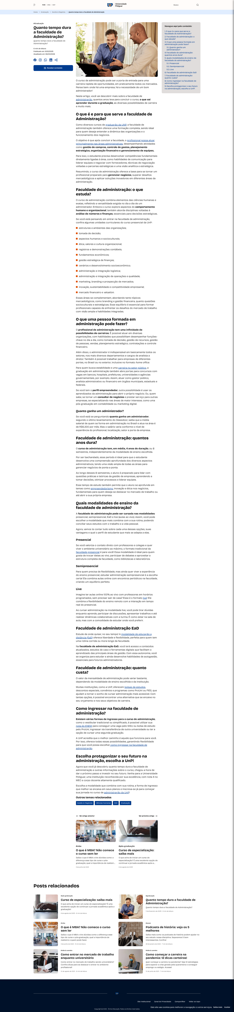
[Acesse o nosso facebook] (34, 1002)
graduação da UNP (116, 124)
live (145, 597)
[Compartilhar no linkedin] (50, 60)
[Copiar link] (56, 60)
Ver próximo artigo (146, 816)
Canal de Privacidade (162, 1002)
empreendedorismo (102, 488)
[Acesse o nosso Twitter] (52, 1002)
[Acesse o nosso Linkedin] (46, 1002)
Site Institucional (144, 1002)
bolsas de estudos (135, 687)
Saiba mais (217, 1007)
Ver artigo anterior (87, 816)
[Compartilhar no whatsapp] (45, 60)
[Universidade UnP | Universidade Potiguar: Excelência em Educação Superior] (117, 5)
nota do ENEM (84, 725)
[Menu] (35, 5)
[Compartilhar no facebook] (35, 60)
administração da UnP (116, 792)
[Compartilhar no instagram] (40, 60)
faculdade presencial (88, 552)
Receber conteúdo (54, 68)
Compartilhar (180, 1002)
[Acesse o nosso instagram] (40, 1002)
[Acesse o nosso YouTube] (58, 1002)
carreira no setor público (132, 367)
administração (84, 99)
